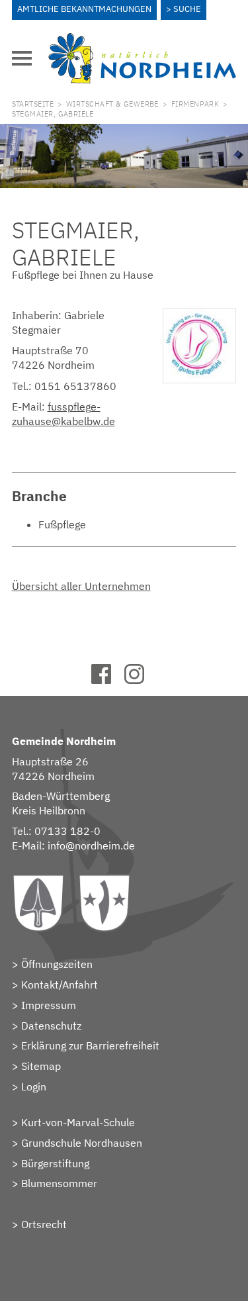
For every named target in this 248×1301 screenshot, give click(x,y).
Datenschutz (51, 1025)
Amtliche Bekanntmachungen (84, 9)
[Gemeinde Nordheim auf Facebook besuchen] (107, 680)
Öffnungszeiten (57, 964)
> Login (29, 1086)
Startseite (33, 104)
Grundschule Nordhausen (81, 1142)
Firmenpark (195, 104)
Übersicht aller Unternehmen (81, 586)
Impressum (48, 1005)
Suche (187, 9)
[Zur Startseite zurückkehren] (142, 40)
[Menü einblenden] (22, 58)
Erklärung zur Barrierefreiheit (90, 1045)
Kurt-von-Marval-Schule (78, 1122)
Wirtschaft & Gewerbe (112, 104)
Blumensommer (59, 1183)
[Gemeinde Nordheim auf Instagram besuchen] (140, 680)
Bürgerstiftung (55, 1163)
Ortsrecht (44, 1224)
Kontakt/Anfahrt (59, 984)
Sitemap (41, 1066)
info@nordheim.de (91, 845)
